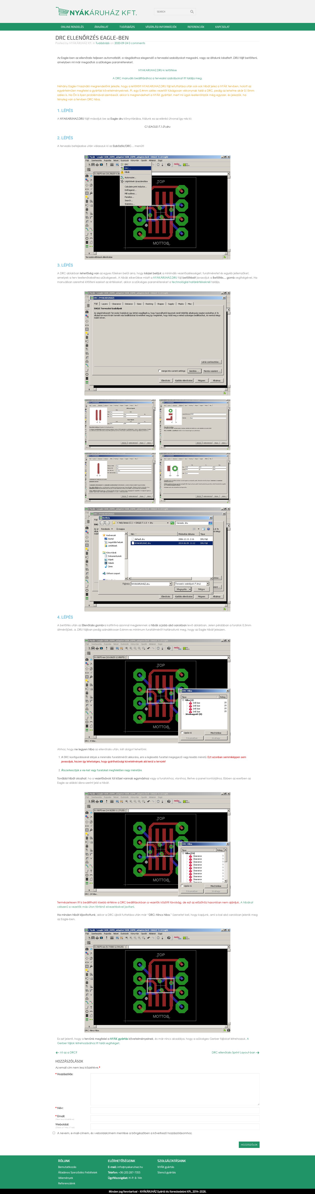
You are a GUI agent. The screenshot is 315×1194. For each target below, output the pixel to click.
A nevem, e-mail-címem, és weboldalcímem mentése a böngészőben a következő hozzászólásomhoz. (124, 1133)
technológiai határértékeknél (191, 282)
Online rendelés (72, 26)
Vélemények (65, 1177)
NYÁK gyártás (119, 1038)
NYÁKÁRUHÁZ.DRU (165, 277)
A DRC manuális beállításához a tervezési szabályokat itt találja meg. (157, 78)
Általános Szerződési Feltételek (77, 1172)
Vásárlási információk (161, 26)
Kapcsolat (222, 26)
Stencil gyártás (167, 1172)
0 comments (136, 43)
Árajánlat (101, 26)
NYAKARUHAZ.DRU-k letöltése (157, 70)
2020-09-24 (121, 43)
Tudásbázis (127, 26)
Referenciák (196, 26)
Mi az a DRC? (68, 1052)
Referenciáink (66, 1183)
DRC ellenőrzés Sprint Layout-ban (234, 1052)
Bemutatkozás (67, 1167)
